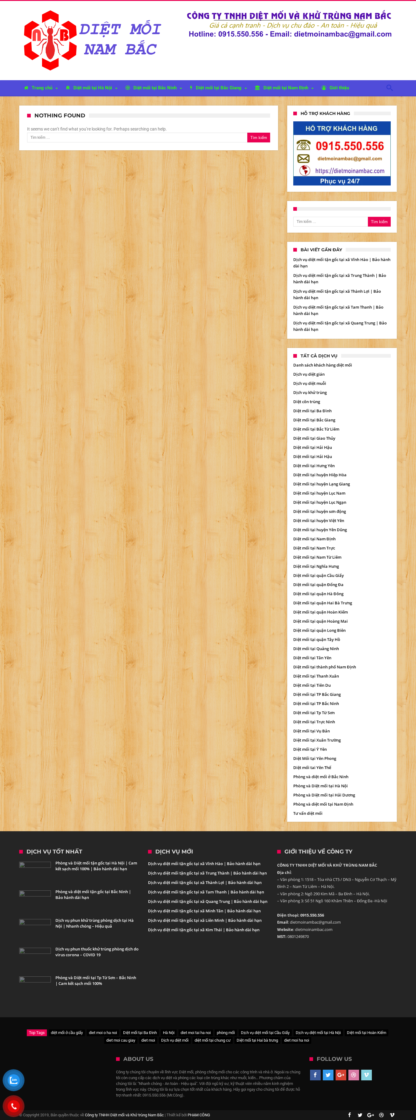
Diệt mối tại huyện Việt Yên (318, 520)
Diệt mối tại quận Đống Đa (318, 584)
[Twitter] (328, 1075)
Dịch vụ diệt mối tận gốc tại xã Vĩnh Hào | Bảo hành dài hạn (204, 863)
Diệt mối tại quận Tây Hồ (316, 639)
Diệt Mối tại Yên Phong (314, 758)
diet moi (148, 1040)
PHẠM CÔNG (199, 1115)
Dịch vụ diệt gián (309, 374)
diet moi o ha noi (103, 1032)
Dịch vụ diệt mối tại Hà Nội (318, 1032)
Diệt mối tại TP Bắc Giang (317, 694)
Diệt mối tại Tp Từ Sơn (314, 712)
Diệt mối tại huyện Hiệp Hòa (320, 475)
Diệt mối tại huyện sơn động (319, 511)
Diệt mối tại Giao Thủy (314, 438)
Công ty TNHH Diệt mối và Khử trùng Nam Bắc (124, 1115)
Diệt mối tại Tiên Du (312, 685)
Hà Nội (169, 1032)
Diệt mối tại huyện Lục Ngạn (319, 502)
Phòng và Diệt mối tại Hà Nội (320, 786)
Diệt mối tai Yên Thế (312, 767)
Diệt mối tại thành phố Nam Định (324, 667)
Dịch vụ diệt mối (175, 1040)
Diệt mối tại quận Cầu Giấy (318, 575)
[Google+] (341, 1075)
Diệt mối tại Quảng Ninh (316, 648)
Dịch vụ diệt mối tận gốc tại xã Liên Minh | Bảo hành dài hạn (205, 920)
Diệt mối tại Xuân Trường (317, 740)
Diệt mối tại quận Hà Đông (318, 593)
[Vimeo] (366, 1075)
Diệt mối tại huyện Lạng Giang (321, 484)
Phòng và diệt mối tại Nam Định (323, 804)
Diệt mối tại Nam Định (314, 539)
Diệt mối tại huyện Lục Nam (319, 493)
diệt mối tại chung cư (213, 1040)
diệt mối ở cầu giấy (67, 1032)
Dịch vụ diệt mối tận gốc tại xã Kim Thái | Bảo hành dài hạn (203, 929)
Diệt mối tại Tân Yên (312, 657)
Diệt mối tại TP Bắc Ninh (316, 703)
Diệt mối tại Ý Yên (310, 749)
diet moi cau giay (120, 1040)
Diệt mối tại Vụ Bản (311, 731)
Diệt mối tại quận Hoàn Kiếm (320, 612)
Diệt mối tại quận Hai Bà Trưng (322, 603)
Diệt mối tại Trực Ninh (314, 722)
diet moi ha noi (296, 1040)
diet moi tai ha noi (196, 1032)
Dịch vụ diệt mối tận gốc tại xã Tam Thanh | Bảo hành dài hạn (206, 892)
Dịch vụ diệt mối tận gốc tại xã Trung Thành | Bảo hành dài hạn (207, 873)
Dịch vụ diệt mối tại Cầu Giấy (265, 1032)
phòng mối (226, 1032)
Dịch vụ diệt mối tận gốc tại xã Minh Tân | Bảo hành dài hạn (204, 911)
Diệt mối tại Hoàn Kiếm (366, 1032)
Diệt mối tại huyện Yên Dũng (320, 529)
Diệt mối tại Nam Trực (314, 548)
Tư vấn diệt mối (308, 813)
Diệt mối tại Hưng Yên (314, 465)
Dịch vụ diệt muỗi (309, 383)
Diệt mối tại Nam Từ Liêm (317, 557)
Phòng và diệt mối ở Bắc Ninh (320, 776)
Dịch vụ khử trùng (310, 392)
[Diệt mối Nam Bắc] (94, 10)
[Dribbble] (353, 1075)
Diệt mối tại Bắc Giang (314, 420)
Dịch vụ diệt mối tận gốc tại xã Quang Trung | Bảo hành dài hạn (207, 901)
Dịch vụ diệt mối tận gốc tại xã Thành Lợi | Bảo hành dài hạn (205, 882)
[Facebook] (315, 1075)
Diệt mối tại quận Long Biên (319, 630)
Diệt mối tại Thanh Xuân (316, 676)
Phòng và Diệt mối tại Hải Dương (324, 795)
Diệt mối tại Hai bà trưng (257, 1040)
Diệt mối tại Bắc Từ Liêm (316, 429)
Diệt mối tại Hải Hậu (312, 447)
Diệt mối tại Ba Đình (312, 410)
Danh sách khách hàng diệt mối (322, 365)
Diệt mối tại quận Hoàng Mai (320, 621)
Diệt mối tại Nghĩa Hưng (316, 566)
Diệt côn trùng (306, 401)
